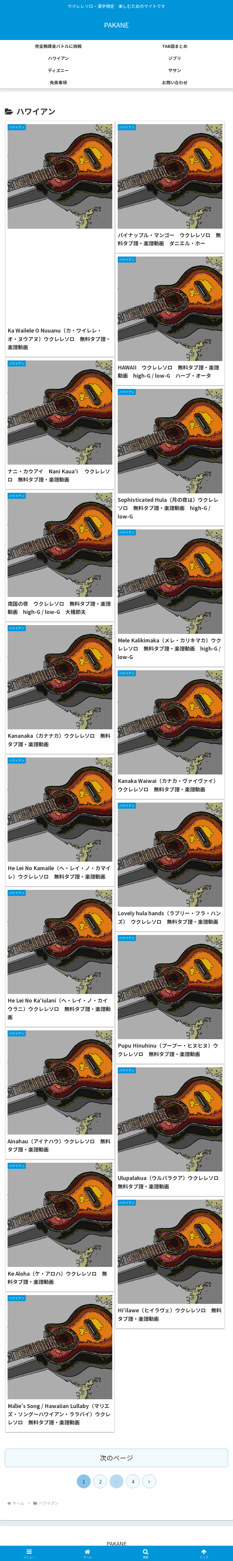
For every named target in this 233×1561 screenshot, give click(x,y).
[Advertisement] (60, 276)
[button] (215, 1100)
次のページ (116, 1457)
